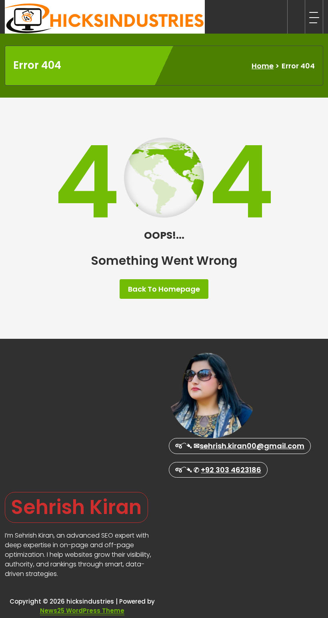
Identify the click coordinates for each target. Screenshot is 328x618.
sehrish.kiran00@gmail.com (252, 446)
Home (263, 66)
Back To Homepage (164, 289)
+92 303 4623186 (231, 470)
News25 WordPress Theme (82, 610)
